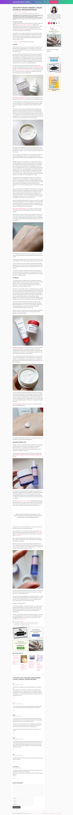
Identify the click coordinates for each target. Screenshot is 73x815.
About (40, 2)
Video (22, 621)
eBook (45, 2)
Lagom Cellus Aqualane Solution (19, 208)
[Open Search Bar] (59, 2)
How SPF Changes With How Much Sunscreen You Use (24, 667)
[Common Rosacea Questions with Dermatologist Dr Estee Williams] (40, 660)
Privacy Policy (58, 813)
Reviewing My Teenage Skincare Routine (21, 624)
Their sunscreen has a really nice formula (24, 69)
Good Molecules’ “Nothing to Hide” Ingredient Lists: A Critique (25, 623)
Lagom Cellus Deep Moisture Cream (20, 97)
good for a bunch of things (23, 500)
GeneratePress (30, 813)
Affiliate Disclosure (16, 13)
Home (37, 2)
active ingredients (17, 622)
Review (15, 621)
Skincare (18, 621)
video (37, 622)
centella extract (39, 532)
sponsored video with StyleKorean (25, 24)
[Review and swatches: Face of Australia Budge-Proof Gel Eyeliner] (32, 659)
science (30, 622)
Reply (14, 697)
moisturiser (23, 622)
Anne (14, 702)
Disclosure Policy (22, 618)
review (27, 622)
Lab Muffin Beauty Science (21, 2)
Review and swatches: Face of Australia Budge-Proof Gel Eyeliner (32, 664)
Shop (48, 2)
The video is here (16, 41)
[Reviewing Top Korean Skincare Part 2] (16, 658)
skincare (33, 622)
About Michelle (45, 813)
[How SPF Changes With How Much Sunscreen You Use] (24, 662)
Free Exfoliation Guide (54, 2)
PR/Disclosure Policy (52, 813)
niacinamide (18, 535)
